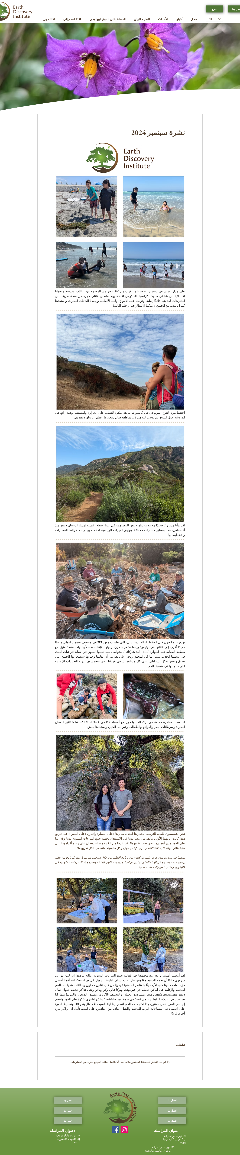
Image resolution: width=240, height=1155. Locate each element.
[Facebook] (115, 1129)
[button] (49, 19)
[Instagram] (124, 1129)
